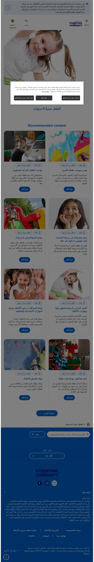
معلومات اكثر (44, 91)
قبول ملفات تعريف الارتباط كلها (23, 98)
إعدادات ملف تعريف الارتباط (70, 98)
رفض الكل (43, 98)
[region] (46, 93)
